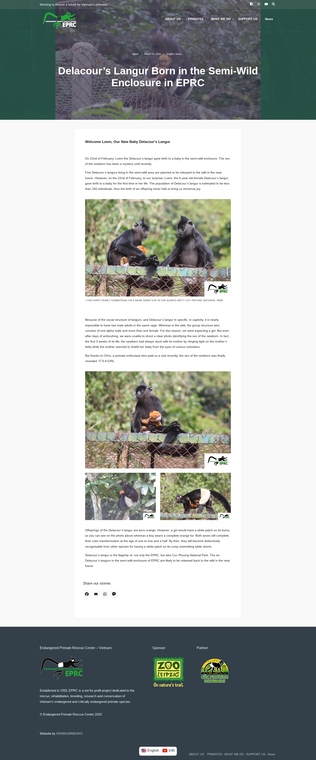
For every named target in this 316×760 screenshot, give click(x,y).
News (269, 19)
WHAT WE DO (221, 19)
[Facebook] (250, 4)
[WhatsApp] (105, 595)
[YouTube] (265, 4)
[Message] (114, 595)
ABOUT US (173, 19)
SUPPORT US (248, 19)
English (170, 54)
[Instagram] (258, 4)
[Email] (96, 595)
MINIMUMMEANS (69, 733)
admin (135, 54)
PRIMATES (195, 19)
